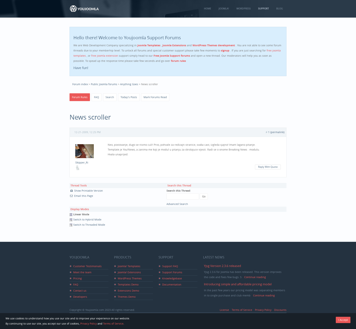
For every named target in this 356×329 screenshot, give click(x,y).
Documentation (171, 284)
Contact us (79, 290)
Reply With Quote (268, 166)
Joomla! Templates (129, 266)
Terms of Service (242, 310)
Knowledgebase (172, 278)
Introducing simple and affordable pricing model (238, 284)
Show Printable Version (88, 190)
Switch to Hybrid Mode (87, 219)
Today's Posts (129, 97)
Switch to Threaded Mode (89, 224)
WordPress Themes (130, 278)
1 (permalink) (276, 132)
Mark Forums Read (155, 97)
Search (110, 97)
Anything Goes (129, 84)
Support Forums (172, 272)
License (224, 310)
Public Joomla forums (104, 84)
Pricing (77, 278)
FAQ (96, 97)
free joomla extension (105, 55)
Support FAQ (170, 266)
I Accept (343, 320)
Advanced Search (177, 204)
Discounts (280, 310)
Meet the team (82, 272)
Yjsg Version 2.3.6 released (222, 266)
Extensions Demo (128, 290)
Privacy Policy (263, 310)
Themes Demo (127, 296)
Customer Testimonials (87, 266)
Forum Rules (80, 97)
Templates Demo (128, 284)
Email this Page (83, 196)
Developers (80, 296)
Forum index (80, 84)
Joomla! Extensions (129, 272)
